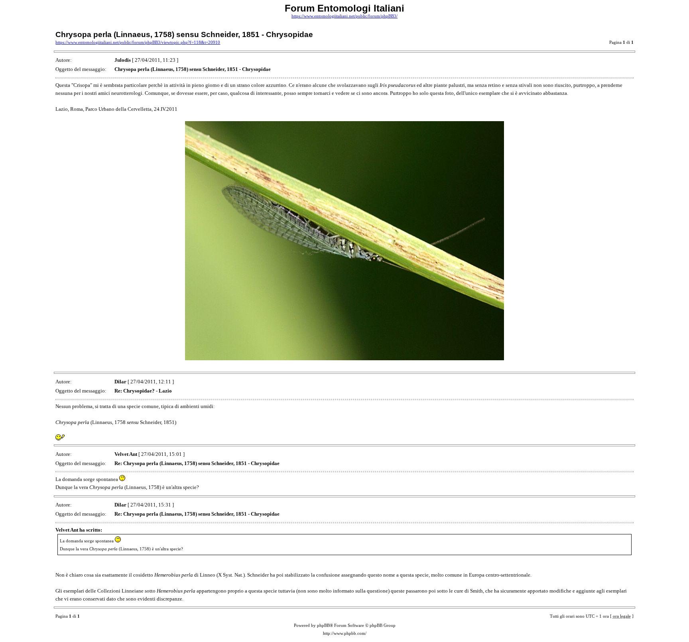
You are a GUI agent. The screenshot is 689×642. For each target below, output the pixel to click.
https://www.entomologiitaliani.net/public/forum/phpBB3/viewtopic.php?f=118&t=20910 (137, 42)
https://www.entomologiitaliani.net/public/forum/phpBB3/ (344, 16)
